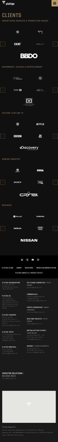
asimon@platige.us (8, 300)
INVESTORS (29, 268)
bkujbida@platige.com (10, 353)
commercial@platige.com (36, 297)
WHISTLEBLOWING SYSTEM (46, 268)
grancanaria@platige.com (11, 325)
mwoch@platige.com (9, 378)
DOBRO (19, 268)
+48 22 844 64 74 (8, 289)
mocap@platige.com (34, 339)
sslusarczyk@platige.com (36, 352)
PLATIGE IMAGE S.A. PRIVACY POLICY (29, 273)
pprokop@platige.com (34, 287)
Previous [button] (2, 44)
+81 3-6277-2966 (7, 338)
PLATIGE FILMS (7, 268)
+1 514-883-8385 (7, 351)
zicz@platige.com (33, 298)
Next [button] (55, 44)
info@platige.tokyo (8, 340)
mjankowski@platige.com (36, 312)
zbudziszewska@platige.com (37, 301)
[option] (29, 44)
